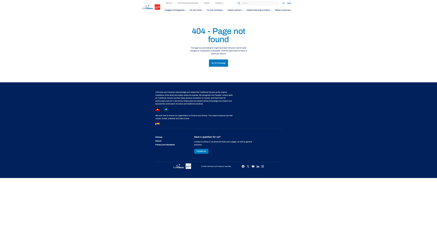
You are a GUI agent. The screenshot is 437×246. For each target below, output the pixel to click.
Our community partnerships (188, 3)
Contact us (219, 3)
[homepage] (152, 7)
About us (169, 3)
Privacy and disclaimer (165, 145)
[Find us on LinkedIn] (258, 166)
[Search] (239, 3)
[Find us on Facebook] (243, 166)
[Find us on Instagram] (262, 166)
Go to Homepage (218, 63)
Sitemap (158, 137)
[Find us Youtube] (253, 166)
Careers (207, 3)
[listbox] (287, 3)
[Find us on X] (248, 166)
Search (158, 141)
